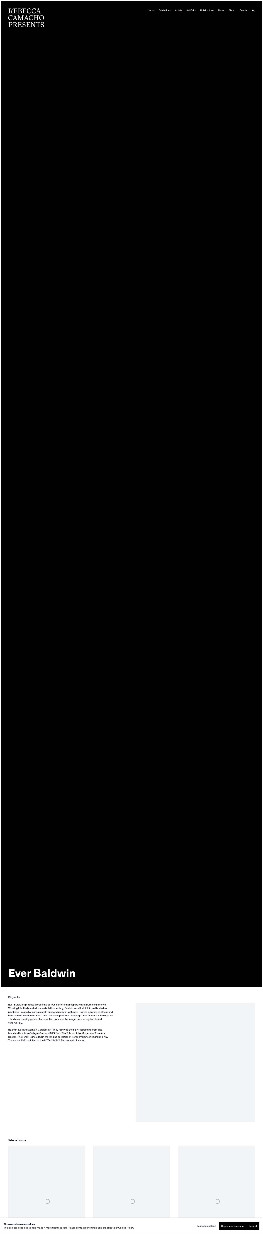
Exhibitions (165, 10)
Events (243, 10)
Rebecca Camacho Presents (26, 17)
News (221, 10)
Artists (178, 10)
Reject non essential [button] (232, 1226)
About (232, 10)
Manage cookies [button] (206, 1226)
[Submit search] (253, 10)
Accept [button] (253, 1226)
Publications (207, 10)
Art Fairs (191, 10)
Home (150, 10)
